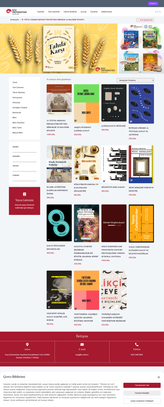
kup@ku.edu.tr (82, 354)
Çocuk (83, 11)
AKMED (15, 147)
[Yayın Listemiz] (24, 194)
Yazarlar (94, 11)
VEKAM (15, 166)
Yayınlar (40, 11)
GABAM (15, 175)
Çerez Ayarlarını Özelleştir (142, 401)
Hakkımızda (106, 11)
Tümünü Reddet (142, 393)
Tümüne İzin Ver (142, 385)
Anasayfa (14, 19)
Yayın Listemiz (24, 200)
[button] (2, 48)
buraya (44, 400)
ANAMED (16, 156)
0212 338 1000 (137, 354)
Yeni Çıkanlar (54, 11)
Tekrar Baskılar (70, 11)
